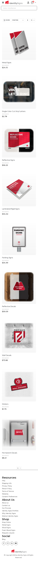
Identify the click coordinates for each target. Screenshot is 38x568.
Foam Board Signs (8, 530)
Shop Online (6, 522)
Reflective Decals (9, 306)
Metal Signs (6, 63)
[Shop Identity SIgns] (13, 2)
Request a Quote (8, 533)
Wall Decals (6, 355)
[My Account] (28, 2)
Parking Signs (7, 258)
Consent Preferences (9, 496)
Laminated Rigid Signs (10, 209)
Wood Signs (6, 528)
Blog (3, 539)
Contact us (6, 505)
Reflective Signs (8, 160)
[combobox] (19, 8)
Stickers (5, 404)
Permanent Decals (9, 453)
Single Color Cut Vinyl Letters (13, 111)
